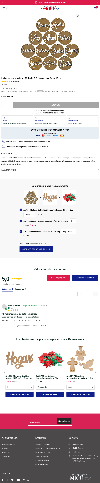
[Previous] (5, 372)
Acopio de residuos (41, 464)
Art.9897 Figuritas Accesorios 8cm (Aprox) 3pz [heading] (79, 377)
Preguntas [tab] (19, 289)
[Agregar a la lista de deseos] (77, 16)
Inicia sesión (6, 456)
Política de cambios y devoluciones (47, 448)
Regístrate (5, 452)
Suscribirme (64, 421)
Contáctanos (76, 452)
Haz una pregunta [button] (58, 277)
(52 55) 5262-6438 (78, 448)
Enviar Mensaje (77, 444)
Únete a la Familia (41, 456)
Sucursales (5, 448)
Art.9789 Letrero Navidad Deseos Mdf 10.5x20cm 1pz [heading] (18, 377)
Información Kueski (42, 460)
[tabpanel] (50, 44)
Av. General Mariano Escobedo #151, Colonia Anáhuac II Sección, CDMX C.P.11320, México (85, 458)
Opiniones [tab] (6, 289)
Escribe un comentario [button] (85, 277)
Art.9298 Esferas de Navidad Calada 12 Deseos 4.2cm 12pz (22, 321)
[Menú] (3, 8)
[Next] (95, 372)
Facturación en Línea (42, 452)
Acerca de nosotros (8, 444)
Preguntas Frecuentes (42, 444)
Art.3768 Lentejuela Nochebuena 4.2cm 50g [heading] (47, 377)
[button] (42, 325)
